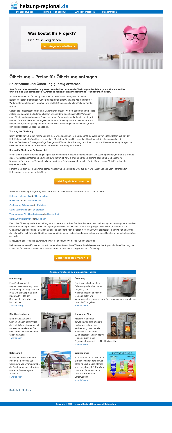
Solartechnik (21, 209)
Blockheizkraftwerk (33, 214)
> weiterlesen (81, 305)
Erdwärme (42, 205)
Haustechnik (53, 214)
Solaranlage (38, 209)
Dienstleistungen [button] (24, 11)
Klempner (41, 218)
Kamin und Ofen (33, 200)
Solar (11, 209)
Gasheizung (15, 205)
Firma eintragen (109, 11)
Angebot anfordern (85, 11)
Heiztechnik (24, 195)
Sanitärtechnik (24, 218)
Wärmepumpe (16, 214)
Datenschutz (110, 403)
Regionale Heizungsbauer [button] (54, 11)
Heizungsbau (41, 195)
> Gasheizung (16, 305)
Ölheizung (27, 205)
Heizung (13, 195)
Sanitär (12, 218)
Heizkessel (14, 200)
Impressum (97, 403)
